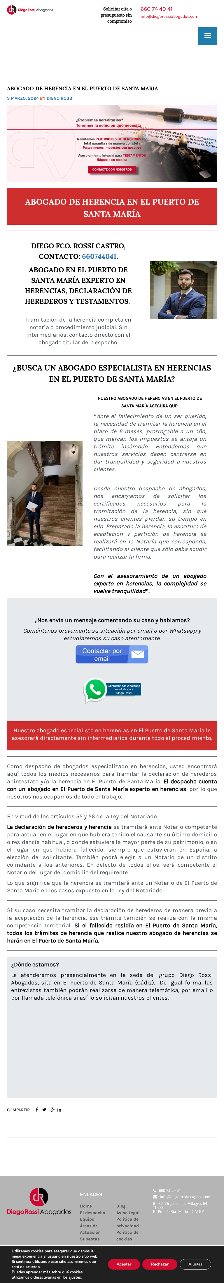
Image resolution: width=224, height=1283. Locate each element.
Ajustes (195, 1264)
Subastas (90, 1239)
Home (86, 1206)
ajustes (75, 1277)
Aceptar (124, 1264)
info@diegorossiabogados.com (169, 16)
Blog (121, 1206)
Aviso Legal (128, 1212)
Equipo (87, 1219)
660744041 (99, 255)
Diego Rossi (60, 98)
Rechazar (160, 1264)
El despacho (92, 1212)
